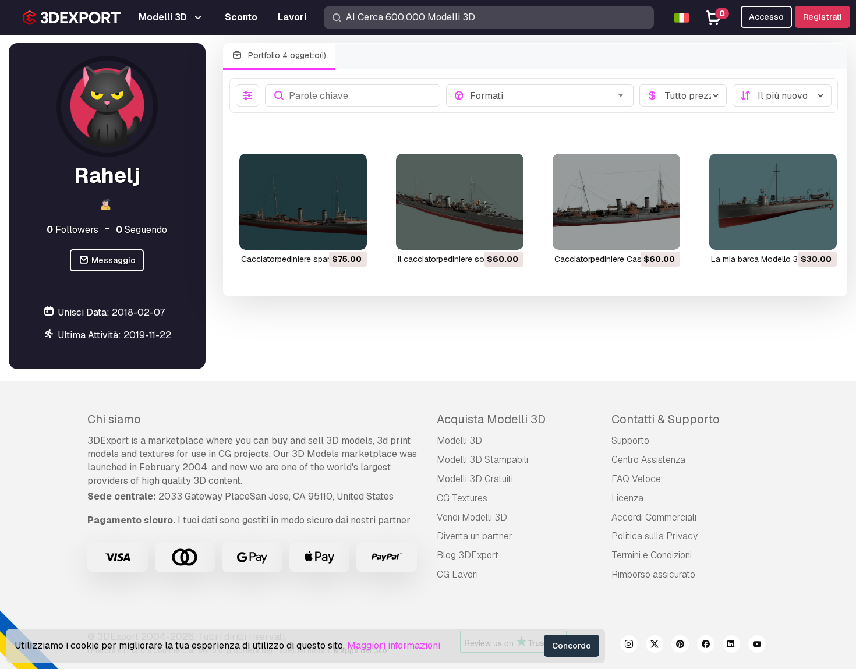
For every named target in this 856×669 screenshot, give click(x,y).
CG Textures (462, 498)
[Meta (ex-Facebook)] (705, 645)
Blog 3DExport (467, 555)
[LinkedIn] (731, 645)
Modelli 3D (459, 440)
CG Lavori (457, 574)
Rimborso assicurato (653, 574)
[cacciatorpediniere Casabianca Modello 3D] (616, 201)
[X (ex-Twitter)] (654, 645)
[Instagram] (629, 645)
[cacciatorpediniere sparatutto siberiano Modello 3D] (303, 201)
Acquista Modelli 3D (491, 419)
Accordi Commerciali (653, 517)
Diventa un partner (474, 536)
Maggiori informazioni (393, 645)
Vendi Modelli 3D (472, 517)
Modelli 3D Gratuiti (475, 479)
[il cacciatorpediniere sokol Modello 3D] (459, 201)
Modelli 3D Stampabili (482, 460)
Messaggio (113, 260)
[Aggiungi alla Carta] (326, 233)
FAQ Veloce (636, 479)
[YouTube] (757, 645)
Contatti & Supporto (665, 419)
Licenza (627, 498)
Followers (72, 230)
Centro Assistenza (648, 460)
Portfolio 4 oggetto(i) (286, 55)
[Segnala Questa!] (349, 233)
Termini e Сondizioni (651, 555)
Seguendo (141, 230)
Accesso (766, 17)
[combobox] (548, 95)
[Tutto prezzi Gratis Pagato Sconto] (683, 95)
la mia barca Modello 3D (757, 259)
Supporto (630, 440)
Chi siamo (114, 419)
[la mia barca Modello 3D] (773, 201)
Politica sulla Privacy (654, 536)
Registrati (822, 17)
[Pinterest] (680, 645)
